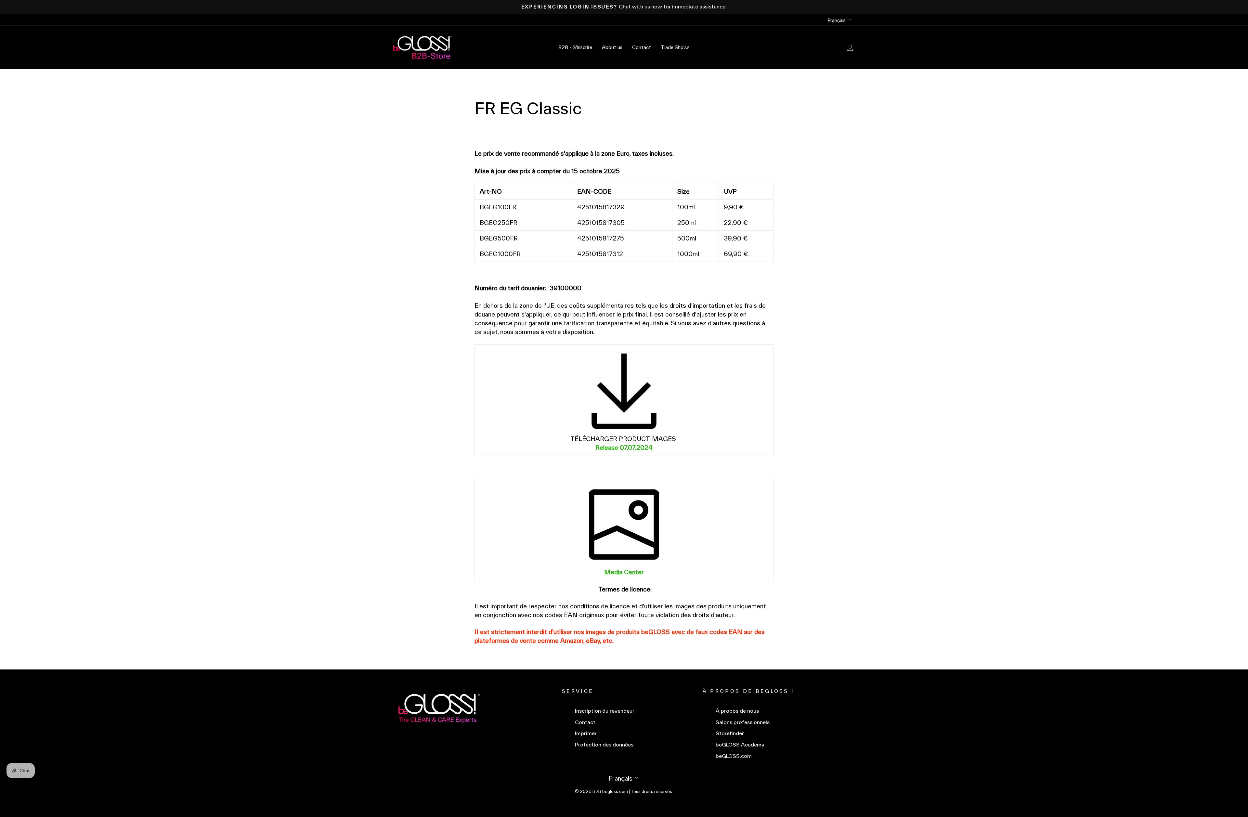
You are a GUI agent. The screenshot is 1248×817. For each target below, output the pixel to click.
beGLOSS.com (734, 756)
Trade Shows (675, 47)
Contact (641, 47)
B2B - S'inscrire (575, 47)
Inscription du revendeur (604, 710)
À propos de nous (737, 710)
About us (612, 47)
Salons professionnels (743, 722)
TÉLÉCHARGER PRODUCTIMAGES (624, 439)
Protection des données (604, 744)
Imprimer (586, 733)
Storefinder (730, 733)
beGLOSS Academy (740, 744)
